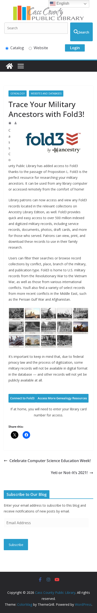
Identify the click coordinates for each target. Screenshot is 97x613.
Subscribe (16, 544)
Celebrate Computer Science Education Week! (50, 460)
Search (83, 32)
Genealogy (17, 93)
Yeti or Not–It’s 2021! (69, 472)
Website (41, 47)
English (62, 3)
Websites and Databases (46, 93)
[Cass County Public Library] (9, 66)
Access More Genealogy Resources (62, 398)
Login (75, 47)
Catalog (17, 47)
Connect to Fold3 (22, 398)
